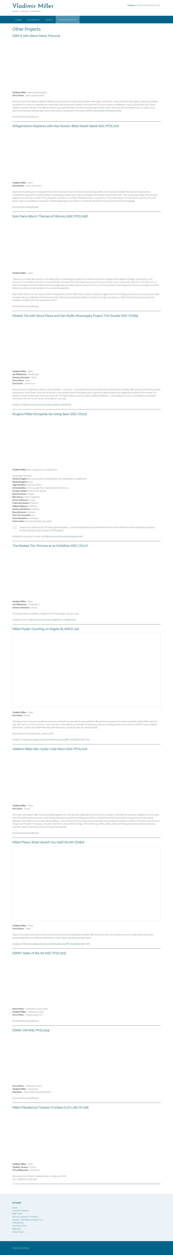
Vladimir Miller (33, 6)
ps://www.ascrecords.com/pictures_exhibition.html (54, 619)
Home (18, 20)
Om (119, 110)
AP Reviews (57, 530)
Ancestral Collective (20, 1210)
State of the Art (107, 110)
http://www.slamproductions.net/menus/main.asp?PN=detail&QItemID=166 (56, 739)
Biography (34, 20)
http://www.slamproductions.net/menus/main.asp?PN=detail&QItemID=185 (56, 944)
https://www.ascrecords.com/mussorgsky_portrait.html (47, 404)
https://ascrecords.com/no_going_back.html (63, 536)
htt (30, 619)
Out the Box (24, 1248)
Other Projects (68, 20)
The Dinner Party (19, 1226)
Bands (49, 20)
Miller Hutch (17, 1213)
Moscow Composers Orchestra (25, 1216)
